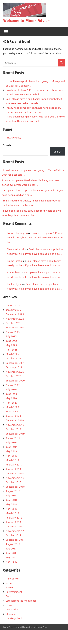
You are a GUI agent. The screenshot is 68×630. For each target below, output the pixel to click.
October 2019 (13, 429)
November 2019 (15, 424)
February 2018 (14, 517)
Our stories (12, 609)
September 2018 (15, 486)
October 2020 (13, 376)
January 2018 (13, 521)
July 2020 (11, 389)
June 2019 (12, 446)
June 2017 (12, 552)
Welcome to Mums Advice (26, 20)
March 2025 (12, 353)
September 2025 (15, 327)
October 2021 (13, 358)
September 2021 (15, 362)
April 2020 (11, 402)
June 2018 (12, 499)
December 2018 (15, 473)
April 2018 (11, 508)
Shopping (11, 613)
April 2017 (11, 561)
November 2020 (15, 371)
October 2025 (13, 322)
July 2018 (11, 495)
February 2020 (14, 411)
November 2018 (15, 477)
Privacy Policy (13, 137)
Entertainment (14, 591)
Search (7, 145)
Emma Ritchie (14, 260)
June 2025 (12, 340)
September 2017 (15, 539)
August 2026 (13, 305)
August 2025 (13, 331)
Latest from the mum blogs (21, 600)
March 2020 (12, 406)
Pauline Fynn (14, 283)
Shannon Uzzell (15, 249)
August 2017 (13, 544)
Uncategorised (14, 618)
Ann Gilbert (13, 272)
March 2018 (12, 513)
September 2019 (15, 433)
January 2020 (13, 415)
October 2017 (13, 535)
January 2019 (13, 468)
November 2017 (15, 530)
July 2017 (11, 548)
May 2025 (11, 345)
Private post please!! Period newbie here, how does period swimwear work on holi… (35, 237)
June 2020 (12, 393)
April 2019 (11, 455)
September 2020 (15, 380)
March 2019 (12, 460)
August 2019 (13, 437)
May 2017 (11, 557)
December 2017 (15, 526)
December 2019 (15, 420)
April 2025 (11, 349)
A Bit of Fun (12, 578)
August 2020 (13, 384)
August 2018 (13, 490)
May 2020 (11, 398)
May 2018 (11, 504)
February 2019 (14, 464)
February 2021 (14, 367)
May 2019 (11, 451)
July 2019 (11, 442)
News (9, 604)
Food (8, 596)
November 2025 (15, 318)
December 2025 (15, 314)
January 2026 (13, 309)
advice (9, 582)
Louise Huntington (17, 232)
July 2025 (11, 336)
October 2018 (13, 482)
